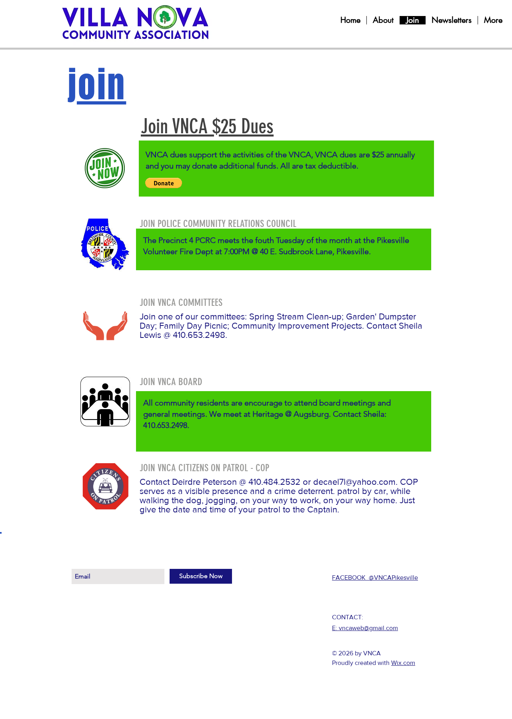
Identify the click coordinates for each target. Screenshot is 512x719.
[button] (163, 183)
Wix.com (403, 662)
